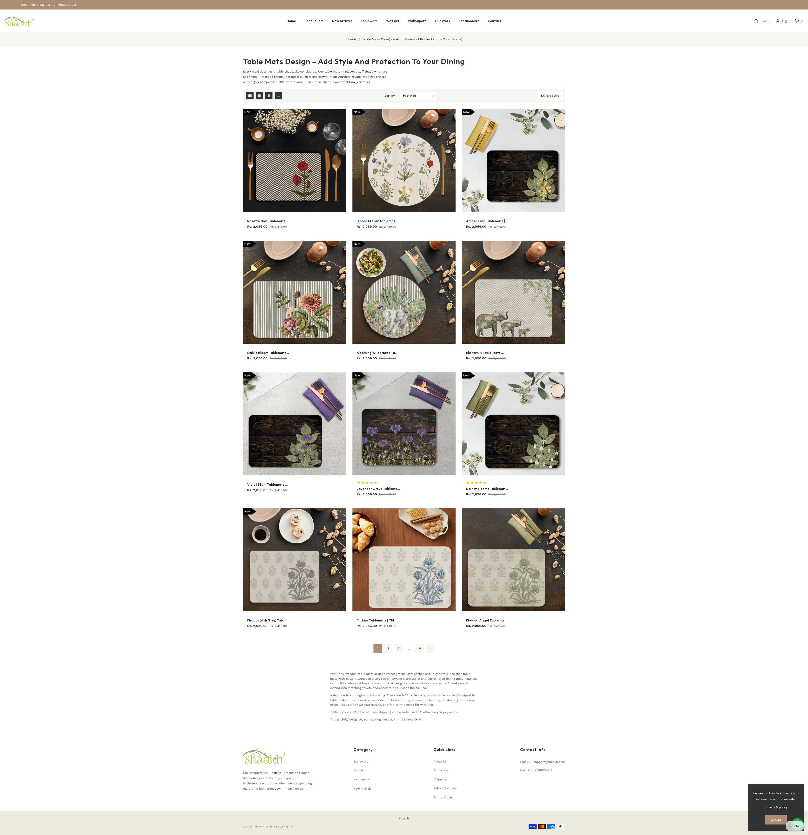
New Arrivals (362, 788)
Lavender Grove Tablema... (378, 489)
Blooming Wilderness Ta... (377, 353)
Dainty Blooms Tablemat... (487, 489)
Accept (776, 820)
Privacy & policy (776, 807)
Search (404, 818)
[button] (369, 21)
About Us (440, 761)
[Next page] (430, 648)
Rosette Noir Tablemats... (267, 221)
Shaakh (259, 826)
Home (351, 39)
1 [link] (377, 648)
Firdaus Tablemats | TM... (376, 620)
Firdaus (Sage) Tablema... (486, 620)
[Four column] (250, 95)
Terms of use (442, 797)
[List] (278, 95)
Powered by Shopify (279, 826)
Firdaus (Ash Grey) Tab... (266, 620)
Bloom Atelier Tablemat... (377, 221)
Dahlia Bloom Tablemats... (268, 353)
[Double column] (268, 95)
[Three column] (259, 95)
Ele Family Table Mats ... (485, 353)
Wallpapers (361, 779)
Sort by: (389, 96)
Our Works (441, 770)
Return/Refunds (445, 788)
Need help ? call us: (35, 4)
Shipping (439, 779)
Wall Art (359, 770)
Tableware (361, 761)
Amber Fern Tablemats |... (487, 221)
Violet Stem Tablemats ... (267, 484)
